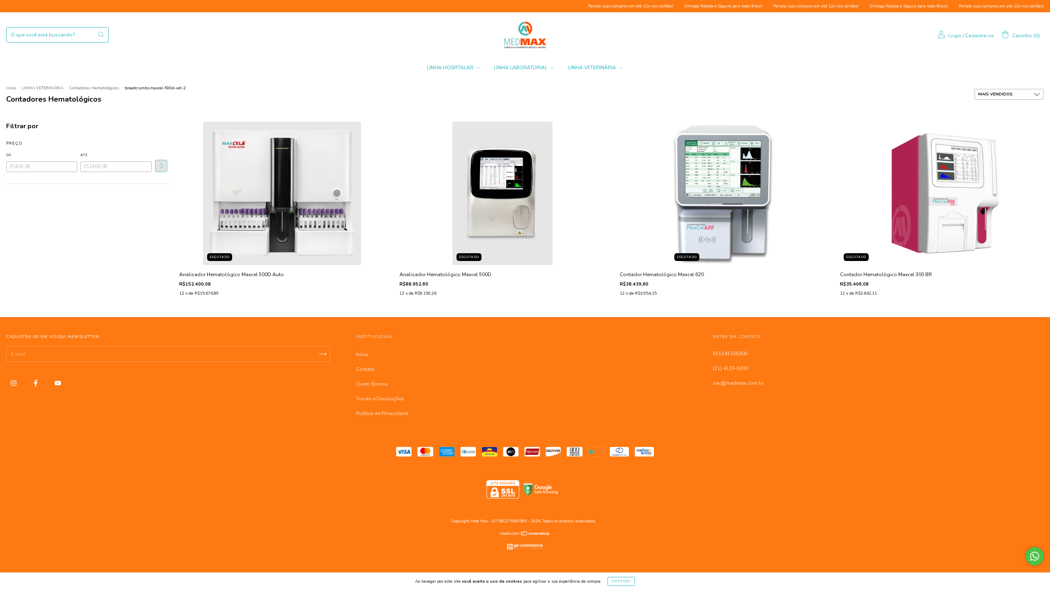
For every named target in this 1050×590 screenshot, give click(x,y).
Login (954, 35)
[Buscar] (101, 34)
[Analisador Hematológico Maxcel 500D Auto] (282, 193)
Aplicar (161, 166)
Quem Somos (372, 384)
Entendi (621, 581)
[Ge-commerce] (525, 551)
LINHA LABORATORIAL (521, 67)
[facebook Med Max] (36, 383)
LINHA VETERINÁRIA (592, 67)
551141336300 (730, 353)
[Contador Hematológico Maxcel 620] (722, 193)
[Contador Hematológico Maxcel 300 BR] (943, 193)
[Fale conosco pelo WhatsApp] (1034, 556)
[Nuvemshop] (525, 534)
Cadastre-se (979, 35)
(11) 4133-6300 (730, 368)
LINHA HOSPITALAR (451, 67)
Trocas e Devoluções (380, 398)
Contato (365, 369)
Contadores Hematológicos (94, 88)
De (8, 155)
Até (84, 155)
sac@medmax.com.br (738, 383)
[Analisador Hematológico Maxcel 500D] (502, 193)
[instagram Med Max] (14, 383)
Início (11, 88)
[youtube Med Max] (57, 383)
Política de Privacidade (382, 413)
